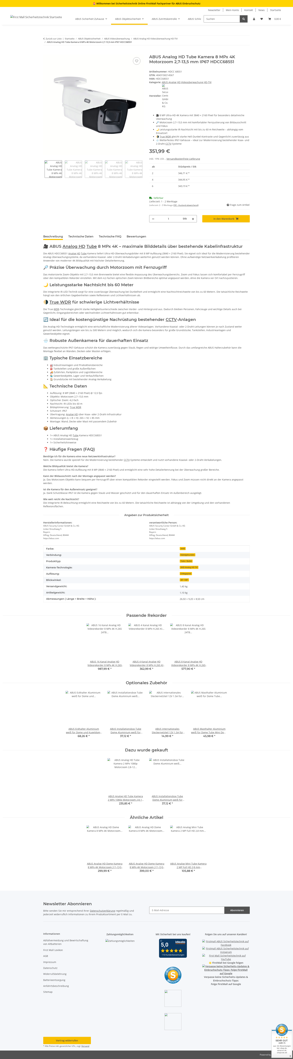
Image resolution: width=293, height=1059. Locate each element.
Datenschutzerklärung (102, 910)
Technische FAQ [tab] (110, 236)
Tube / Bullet (186, 561)
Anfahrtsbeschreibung (56, 986)
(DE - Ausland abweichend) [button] (186, 205)
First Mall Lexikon (53, 950)
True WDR (165, 136)
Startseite (275, 10)
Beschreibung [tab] (53, 236)
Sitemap (48, 991)
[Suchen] (244, 19)
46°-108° (184, 580)
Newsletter (214, 10)
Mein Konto (232, 10)
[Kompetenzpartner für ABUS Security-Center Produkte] (226, 969)
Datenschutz (50, 968)
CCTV (168, 143)
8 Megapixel (186, 573)
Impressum (49, 962)
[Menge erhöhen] (193, 218)
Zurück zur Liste (54, 38)
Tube (91, 246)
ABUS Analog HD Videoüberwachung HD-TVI (186, 82)
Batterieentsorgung (54, 980)
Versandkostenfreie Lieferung (183, 158)
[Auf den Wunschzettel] (136, 61)
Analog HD (74, 246)
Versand (85, 1046)
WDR (56, 309)
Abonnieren (237, 910)
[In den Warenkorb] (46, 53)
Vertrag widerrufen (67, 1040)
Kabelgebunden (187, 555)
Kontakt (248, 10)
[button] (254, 19)
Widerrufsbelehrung (54, 974)
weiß (183, 548)
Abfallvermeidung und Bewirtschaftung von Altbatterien (65, 942)
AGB (45, 956)
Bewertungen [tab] (136, 236)
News (261, 10)
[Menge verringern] (153, 218)
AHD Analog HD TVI (189, 567)
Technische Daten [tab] (80, 236)
